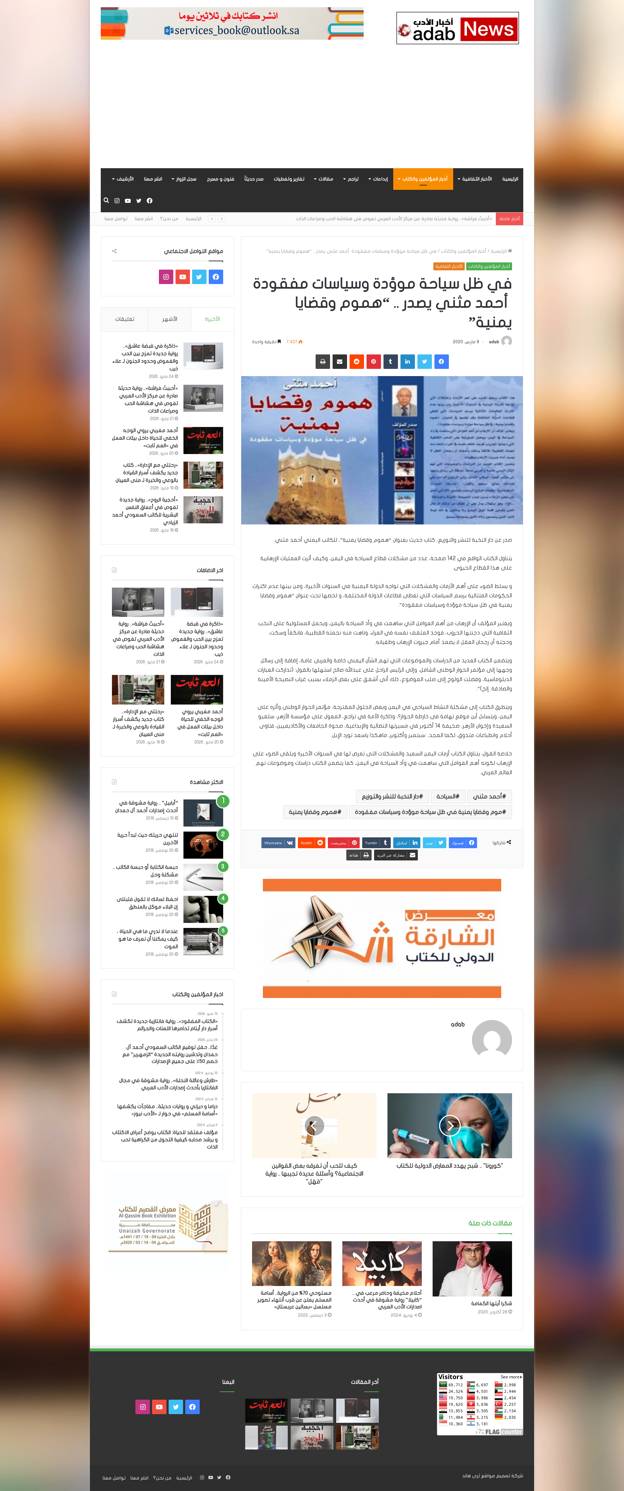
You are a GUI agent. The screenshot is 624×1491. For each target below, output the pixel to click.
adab (494, 342)
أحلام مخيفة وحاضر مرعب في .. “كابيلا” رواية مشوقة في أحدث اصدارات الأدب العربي (387, 1299)
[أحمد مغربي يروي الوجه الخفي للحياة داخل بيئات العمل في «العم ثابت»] (203, 440)
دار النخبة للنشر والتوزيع (390, 796)
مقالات (325, 179)
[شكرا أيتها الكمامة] (472, 1268)
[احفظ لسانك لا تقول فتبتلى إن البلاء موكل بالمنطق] (203, 909)
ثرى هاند (471, 1475)
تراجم (353, 179)
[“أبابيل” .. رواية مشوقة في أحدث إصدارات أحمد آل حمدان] (203, 813)
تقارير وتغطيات (289, 179)
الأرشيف (125, 179)
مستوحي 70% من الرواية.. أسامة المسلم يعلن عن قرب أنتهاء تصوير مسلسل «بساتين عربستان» (294, 1299)
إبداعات (380, 179)
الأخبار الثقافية (477, 179)
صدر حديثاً (254, 179)
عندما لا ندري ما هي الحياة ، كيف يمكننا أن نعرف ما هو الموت (147, 939)
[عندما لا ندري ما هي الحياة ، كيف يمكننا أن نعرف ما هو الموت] (203, 941)
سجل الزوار (186, 179)
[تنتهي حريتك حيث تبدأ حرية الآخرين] (203, 845)
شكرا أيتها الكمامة (491, 1303)
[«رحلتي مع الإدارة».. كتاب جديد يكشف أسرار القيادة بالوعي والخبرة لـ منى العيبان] (203, 475)
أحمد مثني (487, 796)
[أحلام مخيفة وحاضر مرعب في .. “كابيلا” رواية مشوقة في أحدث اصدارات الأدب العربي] (382, 1263)
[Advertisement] (312, 114)
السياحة (446, 796)
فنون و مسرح (220, 179)
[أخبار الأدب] (456, 30)
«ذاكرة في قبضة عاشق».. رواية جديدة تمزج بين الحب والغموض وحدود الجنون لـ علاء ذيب (197, 639)
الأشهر (169, 319)
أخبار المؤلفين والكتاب (425, 179)
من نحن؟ (169, 218)
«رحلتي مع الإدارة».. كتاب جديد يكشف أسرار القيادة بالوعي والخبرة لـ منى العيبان (147, 472)
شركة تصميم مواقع (502, 1475)
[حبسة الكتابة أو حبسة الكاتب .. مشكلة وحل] (203, 877)
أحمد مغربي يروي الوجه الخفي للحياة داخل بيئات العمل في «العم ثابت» (417, 218)
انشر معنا (153, 179)
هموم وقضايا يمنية (313, 812)
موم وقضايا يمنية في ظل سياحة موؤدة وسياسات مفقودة (428, 812)
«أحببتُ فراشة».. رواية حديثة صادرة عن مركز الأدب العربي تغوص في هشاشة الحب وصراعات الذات (138, 639)
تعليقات (124, 319)
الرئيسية (510, 179)
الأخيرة (212, 319)
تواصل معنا (115, 218)
